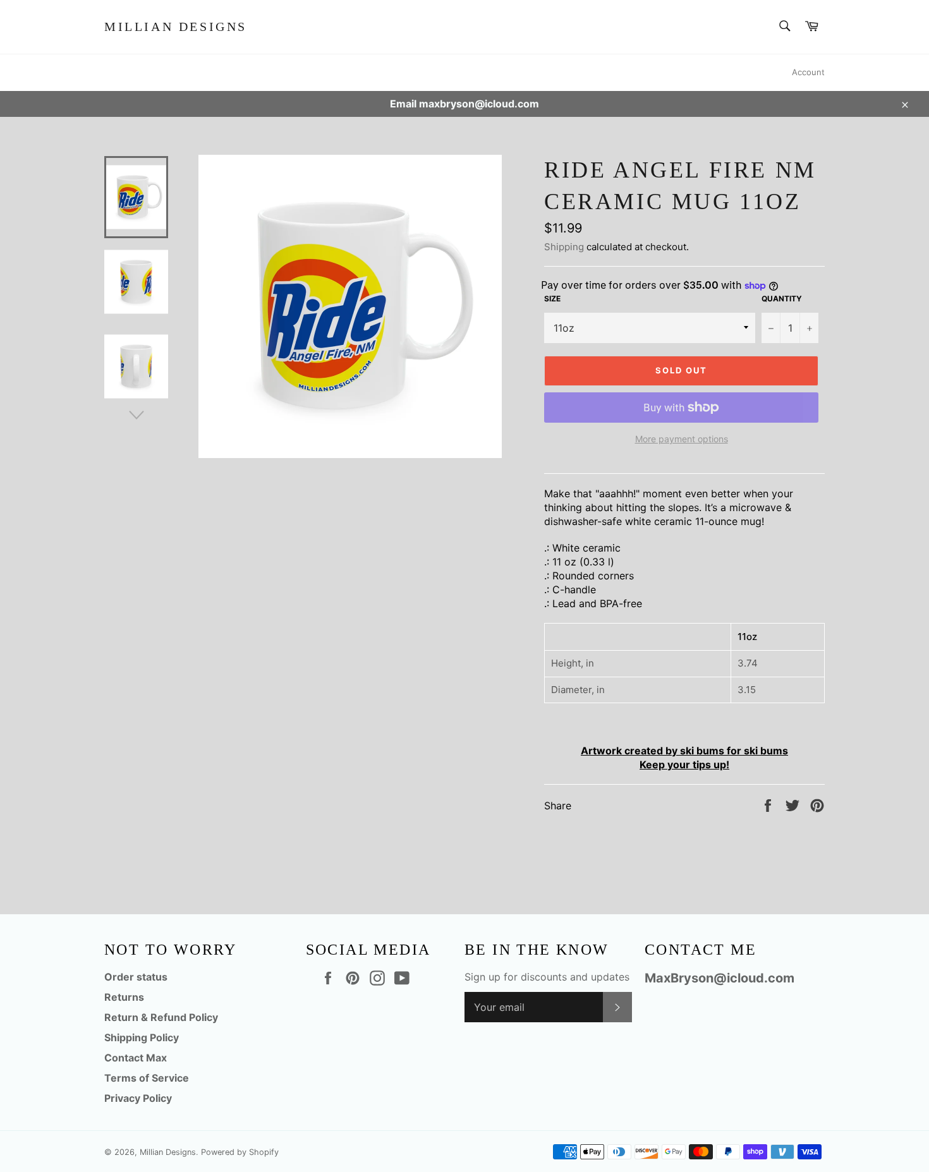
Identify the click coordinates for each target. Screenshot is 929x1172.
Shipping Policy (141, 1037)
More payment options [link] (681, 438)
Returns (124, 997)
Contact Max (135, 1057)
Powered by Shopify (240, 1152)
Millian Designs (175, 26)
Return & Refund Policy (161, 1017)
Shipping (564, 247)
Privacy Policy (138, 1098)
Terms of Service (146, 1078)
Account (808, 72)
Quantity (782, 298)
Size (552, 298)
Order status (135, 976)
